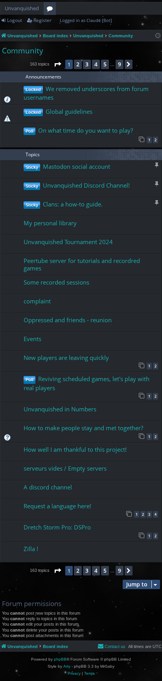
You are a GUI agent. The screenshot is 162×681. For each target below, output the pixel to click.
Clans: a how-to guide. (73, 204)
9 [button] (119, 64)
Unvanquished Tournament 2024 (68, 242)
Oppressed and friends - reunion (68, 320)
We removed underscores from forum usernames (86, 93)
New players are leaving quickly (66, 357)
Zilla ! (31, 549)
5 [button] (105, 64)
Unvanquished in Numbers (60, 409)
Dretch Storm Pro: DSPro (57, 527)
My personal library (50, 223)
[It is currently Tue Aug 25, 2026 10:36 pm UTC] (157, 35)
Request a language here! (57, 506)
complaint (37, 301)
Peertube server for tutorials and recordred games (82, 264)
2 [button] (77, 64)
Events (32, 339)
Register (42, 20)
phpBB (60, 659)
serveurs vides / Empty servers (65, 468)
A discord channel (48, 487)
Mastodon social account (76, 166)
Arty (66, 666)
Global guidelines (69, 111)
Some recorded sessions (56, 282)
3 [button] (86, 64)
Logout (14, 20)
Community (22, 51)
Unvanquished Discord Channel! (86, 185)
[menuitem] (111, 646)
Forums (51, 10)
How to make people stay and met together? (83, 428)
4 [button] (96, 64)
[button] (57, 64)
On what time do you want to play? (85, 130)
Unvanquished (22, 8)
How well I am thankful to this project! (75, 449)
